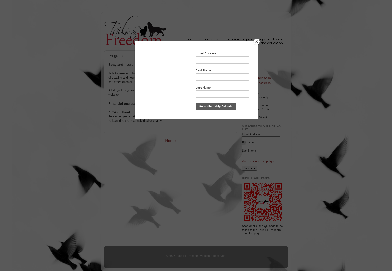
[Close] (257, 42)
